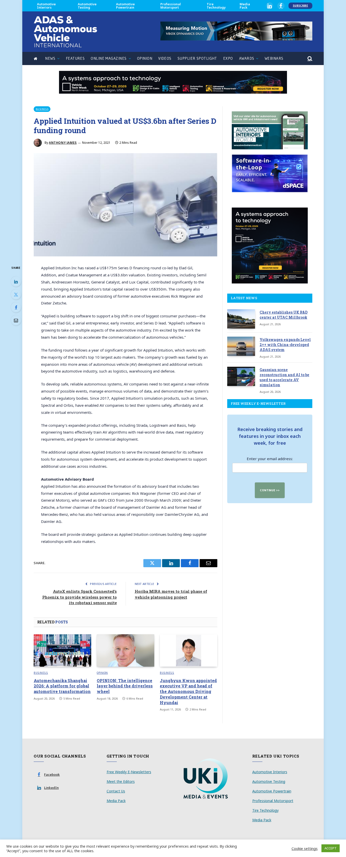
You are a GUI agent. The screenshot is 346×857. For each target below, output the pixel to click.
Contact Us (116, 791)
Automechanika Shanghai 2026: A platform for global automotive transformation (62, 686)
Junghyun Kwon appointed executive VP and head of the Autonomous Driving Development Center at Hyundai (188, 691)
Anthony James (63, 142)
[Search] (309, 58)
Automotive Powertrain (125, 6)
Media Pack (245, 6)
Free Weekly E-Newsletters (129, 771)
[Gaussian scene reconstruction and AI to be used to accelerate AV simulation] (241, 376)
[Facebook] (16, 307)
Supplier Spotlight (197, 58)
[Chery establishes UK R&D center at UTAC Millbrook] (241, 319)
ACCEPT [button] (330, 848)
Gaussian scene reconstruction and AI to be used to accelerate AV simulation (284, 377)
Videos (164, 58)
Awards (246, 58)
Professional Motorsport (170, 6)
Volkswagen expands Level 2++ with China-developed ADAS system (285, 344)
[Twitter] (16, 294)
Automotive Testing (87, 6)
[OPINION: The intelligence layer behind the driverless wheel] (125, 650)
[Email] (16, 320)
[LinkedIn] (16, 281)
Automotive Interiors (46, 6)
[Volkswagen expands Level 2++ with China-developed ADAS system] (241, 346)
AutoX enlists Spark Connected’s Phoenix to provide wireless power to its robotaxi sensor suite (79, 597)
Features (75, 58)
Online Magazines (108, 58)
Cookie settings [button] (305, 848)
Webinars (274, 58)
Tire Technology (216, 6)
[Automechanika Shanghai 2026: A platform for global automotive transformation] (62, 650)
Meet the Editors (121, 781)
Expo (228, 58)
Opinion (144, 58)
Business (42, 109)
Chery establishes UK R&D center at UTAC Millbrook (283, 315)
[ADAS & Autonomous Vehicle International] (65, 31)
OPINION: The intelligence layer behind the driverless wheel (125, 686)
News (50, 58)
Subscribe (300, 5)
